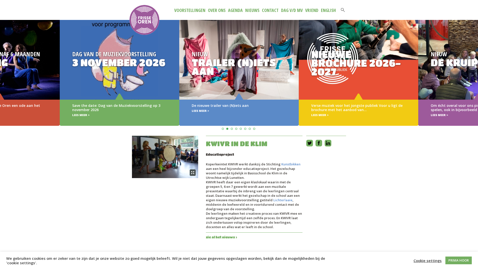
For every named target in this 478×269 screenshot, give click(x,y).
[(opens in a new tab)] (239, 73)
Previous (4, 65)
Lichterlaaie (283, 200)
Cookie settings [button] (428, 260)
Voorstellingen (189, 10)
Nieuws (252, 10)
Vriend (311, 10)
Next (473, 65)
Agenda (235, 10)
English (328, 10)
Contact (270, 10)
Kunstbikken (290, 164)
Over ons (217, 10)
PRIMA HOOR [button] (458, 260)
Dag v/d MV (292, 10)
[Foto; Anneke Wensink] (165, 157)
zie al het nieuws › (221, 237)
